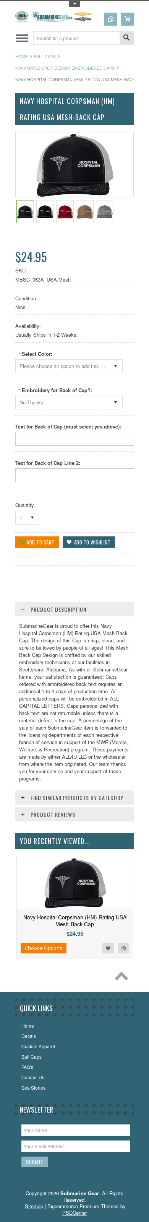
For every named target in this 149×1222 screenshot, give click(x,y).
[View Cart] (127, 19)
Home (21, 56)
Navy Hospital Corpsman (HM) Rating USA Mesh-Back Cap (74, 920)
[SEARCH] (126, 38)
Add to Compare (123, 948)
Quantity (24, 504)
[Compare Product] (110, 19)
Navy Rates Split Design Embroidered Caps (65, 68)
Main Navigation (22, 38)
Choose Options (43, 948)
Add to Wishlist (108, 948)
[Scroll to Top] (123, 978)
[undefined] (74, 195)
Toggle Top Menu (74, 4)
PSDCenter (74, 1212)
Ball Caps (45, 56)
